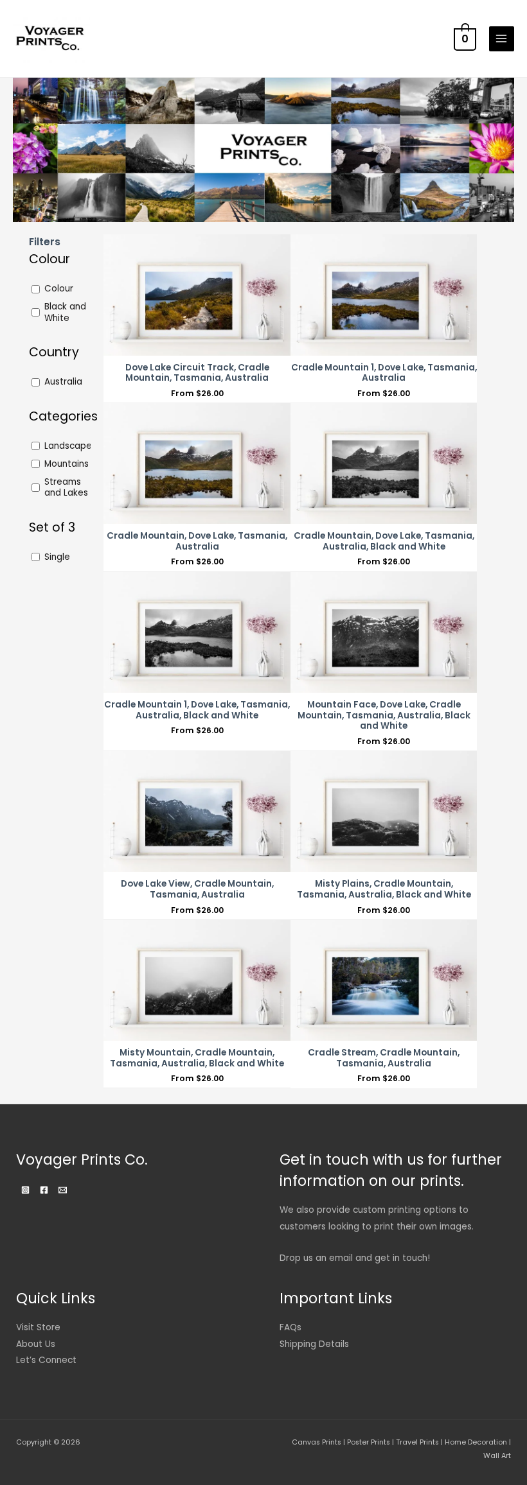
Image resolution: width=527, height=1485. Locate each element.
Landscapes (70, 446)
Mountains (66, 464)
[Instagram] (25, 1190)
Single (57, 557)
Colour (58, 289)
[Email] (62, 1190)
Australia (63, 382)
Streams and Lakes (66, 487)
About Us (35, 1344)
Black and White (65, 312)
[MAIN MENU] (501, 38)
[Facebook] (44, 1190)
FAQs (290, 1327)
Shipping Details (314, 1344)
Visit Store (38, 1327)
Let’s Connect (46, 1360)
